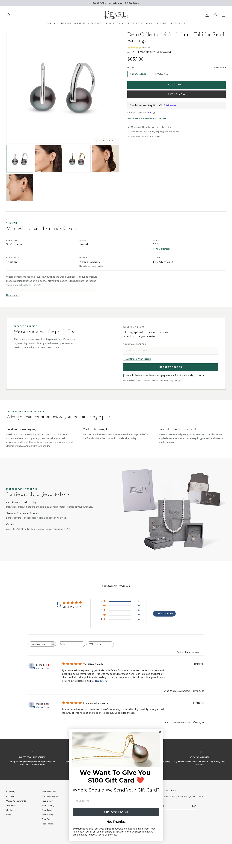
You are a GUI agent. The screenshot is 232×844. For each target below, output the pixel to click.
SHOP (49, 23)
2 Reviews (146, 47)
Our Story (10, 791)
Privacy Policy (87, 834)
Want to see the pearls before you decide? (146, 118)
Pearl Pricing (47, 824)
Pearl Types (47, 810)
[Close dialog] (160, 732)
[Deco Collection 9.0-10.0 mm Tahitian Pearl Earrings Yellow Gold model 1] (48, 158)
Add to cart (176, 85)
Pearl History (48, 814)
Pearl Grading (48, 805)
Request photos (170, 367)
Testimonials (12, 805)
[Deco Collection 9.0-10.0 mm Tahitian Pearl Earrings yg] (77, 158)
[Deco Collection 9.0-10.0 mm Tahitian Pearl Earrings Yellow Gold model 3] (19, 187)
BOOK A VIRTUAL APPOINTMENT (147, 23)
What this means (162, 249)
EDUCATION (113, 23)
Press (8, 814)
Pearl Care (46, 819)
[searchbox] (39, 644)
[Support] (215, 15)
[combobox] (71, 644)
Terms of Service (106, 834)
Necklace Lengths (50, 796)
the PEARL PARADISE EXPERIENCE (80, 23)
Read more (101, 680)
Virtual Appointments (16, 801)
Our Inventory (12, 810)
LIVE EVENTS (179, 23)
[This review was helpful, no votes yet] (194, 691)
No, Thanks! (116, 822)
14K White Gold (138, 74)
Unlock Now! (116, 812)
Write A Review (164, 613)
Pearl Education (49, 791)
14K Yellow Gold (161, 74)
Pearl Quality (48, 801)
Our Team (10, 796)
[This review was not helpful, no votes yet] (200, 691)
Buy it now (177, 94)
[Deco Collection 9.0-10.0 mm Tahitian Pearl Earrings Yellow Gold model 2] (105, 158)
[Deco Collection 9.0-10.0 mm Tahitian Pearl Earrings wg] (19, 158)
